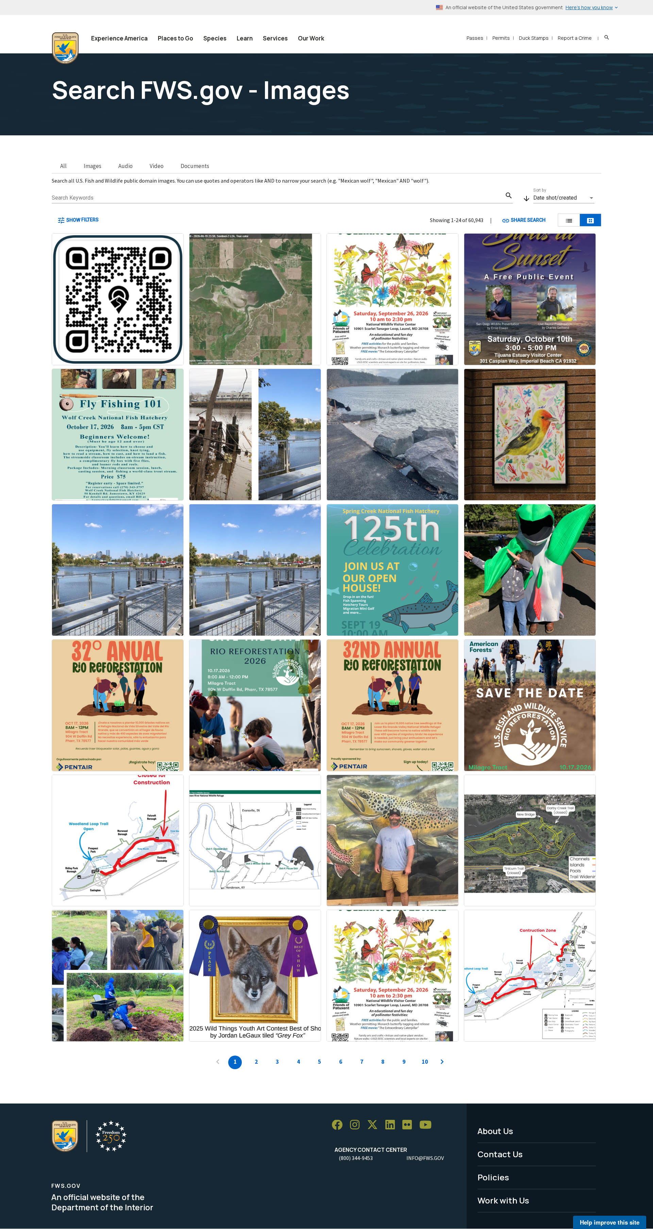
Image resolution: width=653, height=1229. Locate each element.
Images (92, 166)
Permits (501, 38)
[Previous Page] (217, 1062)
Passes (475, 38)
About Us (495, 1131)
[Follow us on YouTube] (427, 1125)
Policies (493, 1177)
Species (215, 38)
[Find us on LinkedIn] (392, 1125)
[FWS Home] (65, 48)
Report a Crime (575, 38)
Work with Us (503, 1200)
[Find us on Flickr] (409, 1125)
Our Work (311, 38)
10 (425, 1061)
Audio (125, 166)
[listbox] (564, 198)
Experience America (119, 38)
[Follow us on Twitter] (375, 1125)
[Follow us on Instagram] (357, 1125)
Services (275, 38)
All (63, 166)
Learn (245, 38)
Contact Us (500, 1154)
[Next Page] (442, 1062)
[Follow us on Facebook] (339, 1125)
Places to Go (175, 38)
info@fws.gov (425, 1158)
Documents (195, 166)
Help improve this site (609, 1222)
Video (157, 166)
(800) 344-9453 (356, 1158)
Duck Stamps (534, 38)
